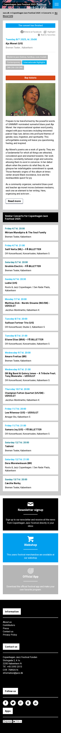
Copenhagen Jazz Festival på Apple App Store (7, 721)
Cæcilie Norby (13, 483)
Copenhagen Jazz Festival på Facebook (5, 703)
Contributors (9, 625)
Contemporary (13, 62)
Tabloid (9, 446)
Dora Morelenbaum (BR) (18, 463)
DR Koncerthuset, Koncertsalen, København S (27, 253)
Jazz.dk (6, 12)
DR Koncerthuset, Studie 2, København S (25, 327)
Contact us (8, 631)
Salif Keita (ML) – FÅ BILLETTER (23, 249)
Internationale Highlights (34, 62)
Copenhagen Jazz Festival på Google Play (17, 721)
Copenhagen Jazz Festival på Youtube (35, 703)
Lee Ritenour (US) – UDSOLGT (21, 412)
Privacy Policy (10, 634)
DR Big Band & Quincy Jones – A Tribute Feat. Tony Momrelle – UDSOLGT (30, 374)
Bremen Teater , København (19, 47)
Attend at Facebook (33, 32)
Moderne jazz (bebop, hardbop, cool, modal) (26, 57)
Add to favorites (47, 35)
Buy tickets (30, 77)
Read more (14, 201)
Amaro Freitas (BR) (15, 356)
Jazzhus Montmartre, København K (22, 310)
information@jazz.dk (13, 673)
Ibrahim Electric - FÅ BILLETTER (23, 266)
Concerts (47, 12)
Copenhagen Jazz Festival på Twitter (13, 703)
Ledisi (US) (11, 283)
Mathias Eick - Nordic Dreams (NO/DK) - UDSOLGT (27, 304)
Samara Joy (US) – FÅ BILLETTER (23, 429)
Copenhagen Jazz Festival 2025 (26, 12)
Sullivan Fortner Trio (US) (19, 323)
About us (7, 622)
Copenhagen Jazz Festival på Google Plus (20, 703)
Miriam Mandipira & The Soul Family (25, 232)
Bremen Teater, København (18, 236)
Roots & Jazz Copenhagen (18, 287)
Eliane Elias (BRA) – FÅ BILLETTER (24, 339)
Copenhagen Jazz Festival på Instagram (28, 703)
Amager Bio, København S (17, 417)
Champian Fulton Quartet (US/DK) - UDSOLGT (25, 394)
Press (6, 628)
